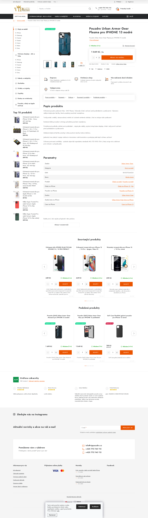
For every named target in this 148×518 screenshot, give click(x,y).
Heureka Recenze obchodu (74, 497)
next (134, 267)
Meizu (18, 46)
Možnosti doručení (130, 46)
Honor (19, 43)
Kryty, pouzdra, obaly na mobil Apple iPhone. (88, 470)
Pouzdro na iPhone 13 (126, 191)
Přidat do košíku (117, 57)
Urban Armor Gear (127, 195)
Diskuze (70, 97)
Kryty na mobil (129, 168)
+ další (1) (81, 66)
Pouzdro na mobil (128, 182)
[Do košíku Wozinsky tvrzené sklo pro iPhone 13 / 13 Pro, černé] (126, 284)
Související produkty (83, 97)
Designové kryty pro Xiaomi (83, 482)
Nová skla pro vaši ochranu (83, 476)
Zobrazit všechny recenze (37, 381)
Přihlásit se (128, 428)
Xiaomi (19, 40)
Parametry (61, 97)
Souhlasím (95, 507)
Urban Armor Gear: (121, 64)
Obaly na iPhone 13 (124, 186)
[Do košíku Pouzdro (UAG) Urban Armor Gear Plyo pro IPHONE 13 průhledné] (95, 352)
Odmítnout (81, 507)
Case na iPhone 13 (128, 204)
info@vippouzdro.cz (94, 445)
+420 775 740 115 (104, 8)
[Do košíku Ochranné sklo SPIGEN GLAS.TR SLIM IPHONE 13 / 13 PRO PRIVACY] (65, 284)
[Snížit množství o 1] (93, 57)
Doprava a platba (17, 483)
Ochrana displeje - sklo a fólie (26, 55)
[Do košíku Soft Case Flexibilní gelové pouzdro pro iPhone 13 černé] (126, 352)
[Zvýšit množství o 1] (99, 57)
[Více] (130, 16)
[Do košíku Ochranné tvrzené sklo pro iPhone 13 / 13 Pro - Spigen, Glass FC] (95, 284)
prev (44, 267)
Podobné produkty (99, 97)
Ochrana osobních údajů (44, 2)
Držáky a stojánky (24, 88)
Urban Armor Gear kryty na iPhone (122, 200)
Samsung (19, 35)
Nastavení (52, 515)
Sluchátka (21, 83)
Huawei (19, 38)
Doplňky (20, 93)
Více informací (94, 40)
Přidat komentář (61, 225)
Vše (132, 186)
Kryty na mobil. (23, 29)
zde (58, 511)
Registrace (130, 2)
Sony (18, 48)
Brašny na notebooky (25, 98)
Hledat (89, 8)
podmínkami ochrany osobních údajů (106, 432)
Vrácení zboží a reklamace (20, 486)
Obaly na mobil (117, 182)
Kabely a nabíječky (24, 78)
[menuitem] (20, 16)
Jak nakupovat (16, 2)
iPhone (19, 33)
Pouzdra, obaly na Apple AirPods (26, 105)
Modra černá (130, 177)
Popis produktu (50, 97)
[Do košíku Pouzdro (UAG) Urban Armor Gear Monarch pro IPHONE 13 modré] (65, 352)
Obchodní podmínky (29, 2)
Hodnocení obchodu (18, 480)
